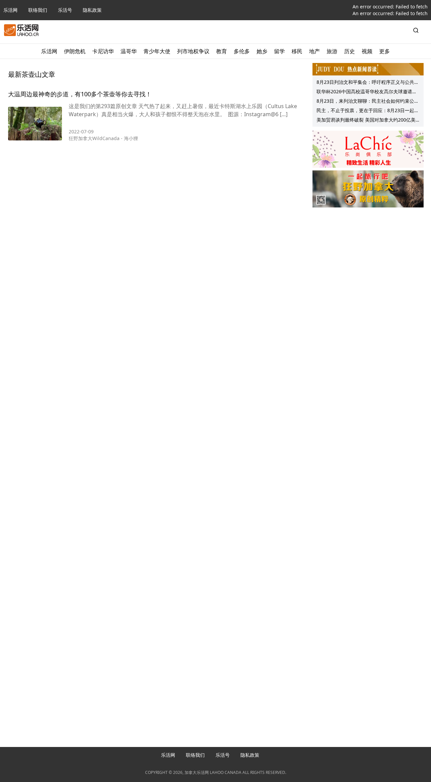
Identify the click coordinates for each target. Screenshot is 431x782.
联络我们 (37, 10)
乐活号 (65, 10)
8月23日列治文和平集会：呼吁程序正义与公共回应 (368, 83)
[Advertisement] (368, 253)
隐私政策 (92, 10)
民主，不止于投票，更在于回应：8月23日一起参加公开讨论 (368, 111)
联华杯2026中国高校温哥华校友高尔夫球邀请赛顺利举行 (367, 92)
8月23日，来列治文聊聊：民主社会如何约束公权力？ (368, 102)
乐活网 (10, 10)
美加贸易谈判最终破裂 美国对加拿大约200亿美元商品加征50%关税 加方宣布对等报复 (366, 121)
